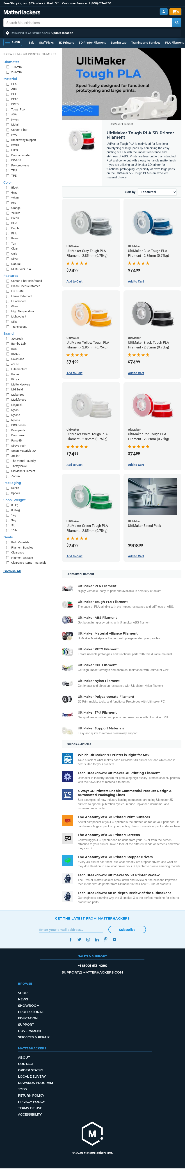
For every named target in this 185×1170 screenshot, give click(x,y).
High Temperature (22, 311)
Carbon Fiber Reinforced (26, 281)
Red (13, 202)
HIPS (14, 150)
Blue (14, 223)
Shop (22, 993)
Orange (16, 208)
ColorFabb (17, 359)
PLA (13, 84)
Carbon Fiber (19, 129)
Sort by (130, 192)
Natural (16, 264)
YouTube (114, 939)
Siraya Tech (18, 445)
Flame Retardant (21, 296)
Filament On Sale (22, 557)
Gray (14, 192)
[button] (92, 33)
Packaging (12, 483)
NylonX (15, 420)
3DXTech (17, 338)
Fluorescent (18, 301)
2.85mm (16, 72)
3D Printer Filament (92, 42)
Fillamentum (19, 369)
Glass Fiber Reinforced (25, 286)
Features (10, 276)
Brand (8, 334)
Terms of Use (30, 1108)
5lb (13, 525)
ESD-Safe (17, 291)
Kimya (15, 379)
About (24, 1058)
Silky (14, 321)
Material (10, 79)
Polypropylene (20, 165)
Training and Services (145, 42)
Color (7, 182)
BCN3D (16, 353)
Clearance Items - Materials (28, 562)
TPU (14, 170)
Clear (14, 248)
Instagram (88, 939)
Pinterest (106, 939)
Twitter (79, 939)
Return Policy (31, 1095)
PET (13, 94)
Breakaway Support (23, 140)
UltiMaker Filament (121, 124)
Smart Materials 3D (23, 450)
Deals (8, 537)
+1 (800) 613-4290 (99, 3)
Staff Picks (46, 42)
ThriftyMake (19, 466)
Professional (30, 1012)
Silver (14, 258)
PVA (14, 134)
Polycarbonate (20, 155)
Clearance (17, 552)
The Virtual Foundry (23, 460)
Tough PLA (18, 109)
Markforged (18, 399)
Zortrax (15, 476)
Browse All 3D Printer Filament (29, 54)
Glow (14, 306)
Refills (15, 488)
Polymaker (18, 435)
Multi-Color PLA (21, 269)
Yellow (15, 213)
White (15, 197)
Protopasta (18, 430)
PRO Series (18, 425)
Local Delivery (32, 1076)
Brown (15, 238)
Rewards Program (35, 1083)
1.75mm (16, 67)
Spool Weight (14, 500)
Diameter (11, 62)
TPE (13, 175)
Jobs (22, 1089)
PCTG (15, 104)
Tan (13, 243)
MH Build (17, 389)
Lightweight (18, 316)
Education (28, 1018)
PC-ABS (16, 160)
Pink (14, 233)
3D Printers (66, 42)
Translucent (19, 326)
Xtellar (15, 456)
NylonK (15, 415)
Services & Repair (34, 1037)
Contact (26, 1064)
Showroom (28, 1006)
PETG (14, 99)
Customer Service (74, 3)
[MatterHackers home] (22, 13)
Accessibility (30, 1114)
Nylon (14, 119)
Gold (14, 253)
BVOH (15, 145)
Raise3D (16, 440)
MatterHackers (20, 384)
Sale (31, 42)
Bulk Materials (20, 542)
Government (29, 1031)
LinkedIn (97, 939)
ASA (14, 114)
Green (15, 218)
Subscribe (127, 930)
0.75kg (15, 510)
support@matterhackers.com (92, 972)
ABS (14, 89)
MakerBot (17, 394)
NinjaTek (17, 404)
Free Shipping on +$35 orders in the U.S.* (31, 3)
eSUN (14, 364)
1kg (13, 515)
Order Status (30, 1070)
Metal (14, 124)
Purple (15, 228)
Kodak (15, 374)
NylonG (16, 410)
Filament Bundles (22, 547)
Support (26, 1025)
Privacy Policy (31, 1102)
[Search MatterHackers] (176, 22)
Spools (15, 493)
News (23, 999)
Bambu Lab (118, 42)
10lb (14, 530)
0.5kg (14, 505)
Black (14, 187)
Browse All (12, 571)
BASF (14, 348)
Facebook (70, 939)
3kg (13, 520)
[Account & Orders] (164, 11)
